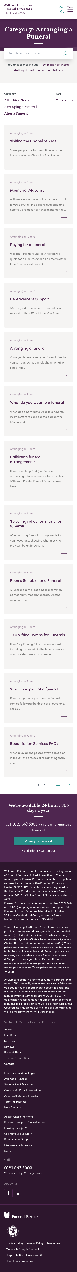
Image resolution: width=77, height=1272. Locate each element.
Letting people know (50, 70)
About (8, 1029)
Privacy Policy (14, 1243)
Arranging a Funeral (20, 107)
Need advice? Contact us (38, 850)
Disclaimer (53, 1243)
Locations (10, 1035)
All (6, 100)
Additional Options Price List (21, 1096)
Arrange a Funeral (38, 841)
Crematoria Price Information (22, 1090)
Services (9, 1041)
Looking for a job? (15, 1128)
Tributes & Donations (17, 1058)
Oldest (61, 100)
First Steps (21, 100)
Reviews (9, 1046)
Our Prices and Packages (19, 1073)
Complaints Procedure (19, 1261)
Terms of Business (15, 1101)
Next (58, 785)
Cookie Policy (35, 1243)
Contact (9, 1064)
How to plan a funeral (55, 64)
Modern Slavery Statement (22, 1249)
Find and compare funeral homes (25, 1122)
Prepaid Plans (12, 1052)
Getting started (24, 70)
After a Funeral (16, 113)
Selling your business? (18, 1134)
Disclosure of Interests (18, 1145)
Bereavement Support (17, 1139)
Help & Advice (12, 1107)
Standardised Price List (18, 1084)
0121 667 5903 (25, 824)
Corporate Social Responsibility (25, 1255)
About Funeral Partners (18, 1116)
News (7, 1151)
